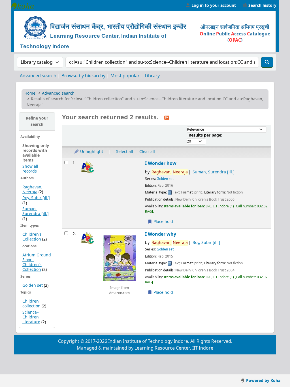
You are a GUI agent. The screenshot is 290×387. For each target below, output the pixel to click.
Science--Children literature (31, 317)
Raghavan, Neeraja (32, 189)
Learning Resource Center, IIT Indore (25, 5)
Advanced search (38, 76)
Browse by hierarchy (83, 76)
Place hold (162, 222)
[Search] (267, 62)
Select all (124, 152)
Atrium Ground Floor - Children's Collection (36, 262)
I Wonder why (160, 234)
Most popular (125, 76)
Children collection (31, 303)
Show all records (30, 168)
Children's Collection (32, 236)
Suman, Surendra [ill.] (35, 211)
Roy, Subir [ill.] (36, 198)
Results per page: (205, 135)
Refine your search (37, 121)
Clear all (147, 152)
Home (29, 93)
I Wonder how (160, 163)
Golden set (32, 285)
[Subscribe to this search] (167, 117)
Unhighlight (91, 152)
